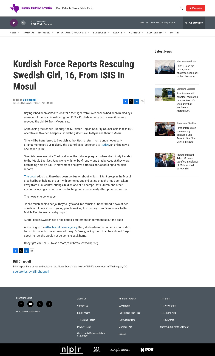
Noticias (29, 32)
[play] (13, 23)
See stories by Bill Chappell (31, 271)
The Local (30, 176)
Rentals (122, 334)
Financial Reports (127, 299)
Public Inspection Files (129, 313)
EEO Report (124, 306)
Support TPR (155, 32)
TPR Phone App (168, 313)
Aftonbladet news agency (61, 227)
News (13, 32)
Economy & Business (186, 89)
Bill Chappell (29, 99)
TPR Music (44, 32)
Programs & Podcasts (71, 32)
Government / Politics (186, 123)
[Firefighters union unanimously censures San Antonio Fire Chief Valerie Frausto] (165, 129)
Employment (83, 313)
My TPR (174, 32)
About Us (81, 299)
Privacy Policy (84, 327)
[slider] (28, 22)
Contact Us (82, 306)
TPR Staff (165, 299)
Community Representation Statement (91, 334)
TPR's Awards (167, 320)
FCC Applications (127, 320)
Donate (197, 8)
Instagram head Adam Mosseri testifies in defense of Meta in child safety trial (187, 161)
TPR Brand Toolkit (86, 320)
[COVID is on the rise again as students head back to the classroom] (165, 67)
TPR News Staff (168, 306)
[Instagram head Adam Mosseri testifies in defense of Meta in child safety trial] (165, 160)
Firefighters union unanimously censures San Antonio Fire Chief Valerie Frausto (186, 134)
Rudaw (105, 144)
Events (117, 32)
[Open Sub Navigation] (19, 32)
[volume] (23, 22)
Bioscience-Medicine (186, 61)
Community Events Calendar (174, 327)
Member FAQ (125, 327)
